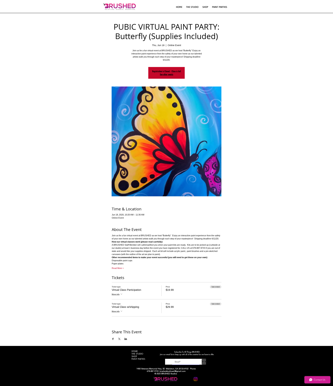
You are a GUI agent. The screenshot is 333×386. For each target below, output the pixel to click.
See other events (166, 74)
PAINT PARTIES (138, 359)
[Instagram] (195, 379)
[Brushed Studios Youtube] (189, 379)
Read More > (118, 268)
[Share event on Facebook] (113, 339)
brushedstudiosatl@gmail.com (173, 371)
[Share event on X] (119, 339)
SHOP (134, 356)
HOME (135, 351)
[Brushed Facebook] (201, 379)
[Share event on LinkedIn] (125, 339)
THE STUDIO (137, 354)
